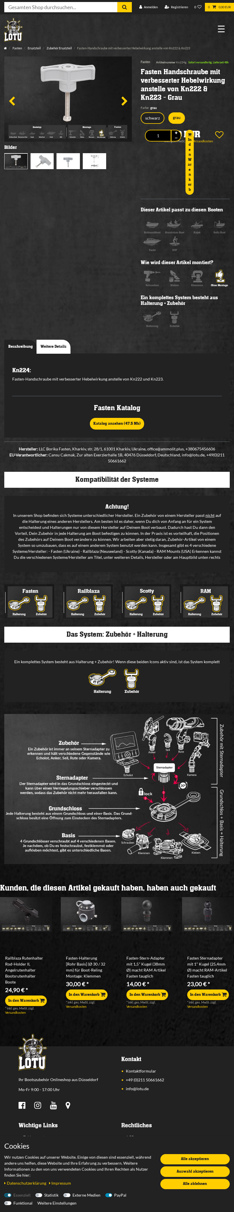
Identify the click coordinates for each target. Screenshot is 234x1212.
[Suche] (124, 7)
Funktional (23, 1203)
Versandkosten (15, 1012)
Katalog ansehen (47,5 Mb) (117, 423)
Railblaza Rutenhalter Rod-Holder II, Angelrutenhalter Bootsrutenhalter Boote (24, 970)
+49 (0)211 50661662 (145, 1079)
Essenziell (22, 1195)
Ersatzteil (34, 48)
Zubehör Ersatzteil (59, 48)
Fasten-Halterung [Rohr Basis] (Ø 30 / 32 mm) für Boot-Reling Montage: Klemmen (85, 967)
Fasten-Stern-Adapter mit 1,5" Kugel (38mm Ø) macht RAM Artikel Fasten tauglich (146, 967)
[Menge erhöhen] (176, 133)
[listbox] (26, 914)
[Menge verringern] (176, 138)
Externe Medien (86, 1195)
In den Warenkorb (189, 164)
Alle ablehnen (195, 1183)
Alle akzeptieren (195, 1159)
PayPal (120, 1195)
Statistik (51, 1195)
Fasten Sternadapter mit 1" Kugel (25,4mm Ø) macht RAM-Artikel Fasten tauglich (207, 967)
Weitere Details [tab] (53, 346)
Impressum (61, 1183)
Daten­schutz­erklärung (27, 1183)
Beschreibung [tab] (20, 346)
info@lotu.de (137, 1088)
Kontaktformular (141, 1071)
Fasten (17, 48)
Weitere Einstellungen (56, 1203)
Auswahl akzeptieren (195, 1171)
